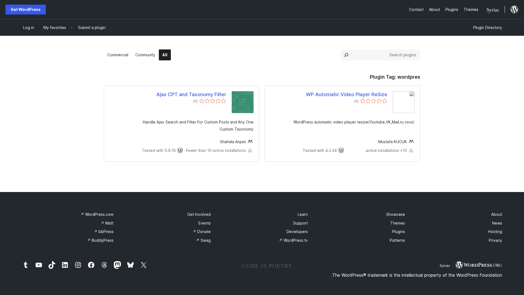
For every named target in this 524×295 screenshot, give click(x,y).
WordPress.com (97, 214)
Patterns (397, 240)
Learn (303, 214)
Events (204, 223)
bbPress (104, 231)
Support (300, 223)
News (497, 223)
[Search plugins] (346, 54)
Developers (297, 231)
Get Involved (199, 214)
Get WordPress (26, 9)
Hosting (495, 231)
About (496, 214)
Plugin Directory (487, 27)
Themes (397, 223)
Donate (202, 231)
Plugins (398, 231)
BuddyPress (100, 240)
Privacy (495, 240)
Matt (107, 223)
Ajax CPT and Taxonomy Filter (191, 94)
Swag (203, 240)
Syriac (445, 265)
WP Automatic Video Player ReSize (346, 94)
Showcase (395, 214)
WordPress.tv (293, 240)
